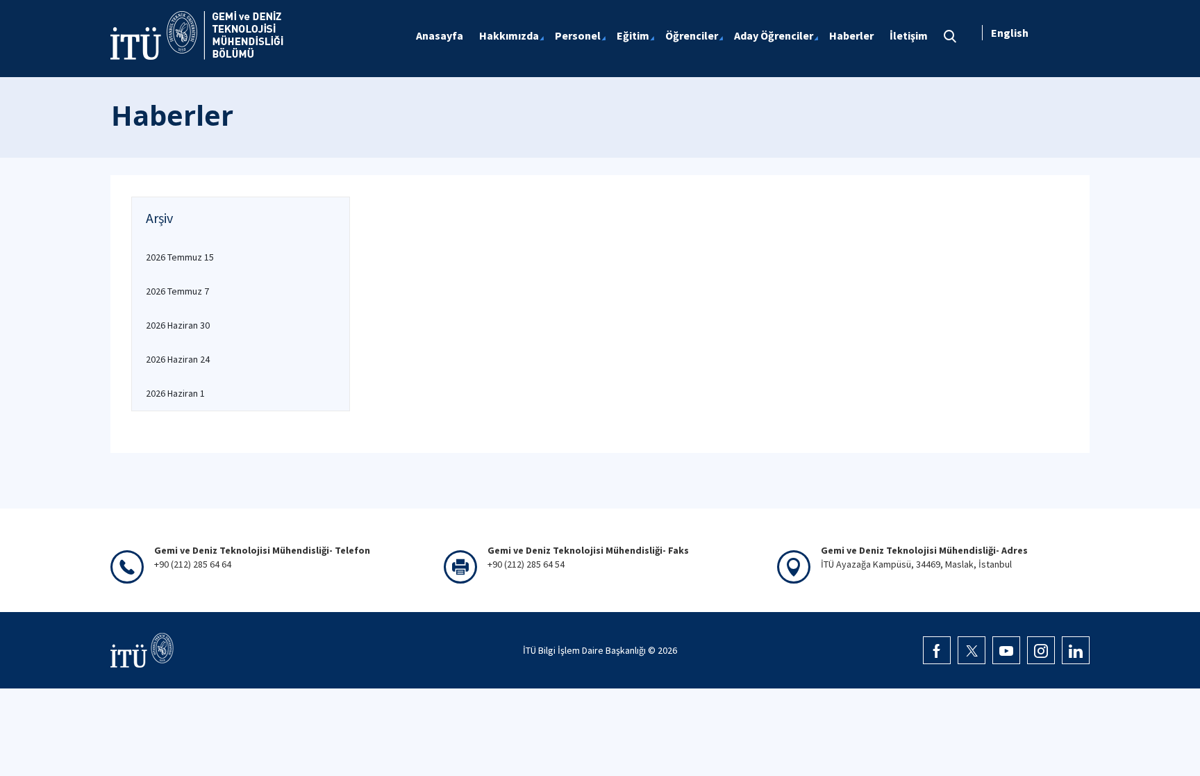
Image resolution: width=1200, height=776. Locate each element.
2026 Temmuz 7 (177, 291)
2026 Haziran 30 (178, 325)
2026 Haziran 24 (178, 359)
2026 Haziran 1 (175, 393)
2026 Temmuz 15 (180, 257)
